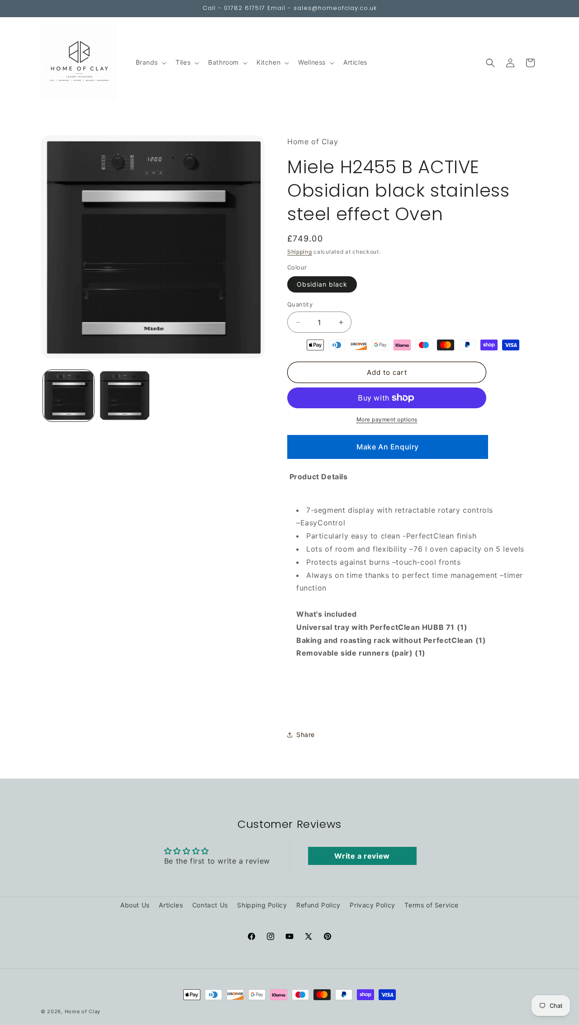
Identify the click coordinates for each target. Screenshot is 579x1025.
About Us (135, 905)
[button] (150, 62)
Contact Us (210, 905)
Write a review (361, 855)
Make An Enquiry (387, 446)
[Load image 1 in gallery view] (68, 395)
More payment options (387, 419)
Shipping (299, 251)
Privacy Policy (372, 905)
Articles (171, 905)
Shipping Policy (262, 905)
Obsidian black (322, 284)
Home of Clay (82, 1011)
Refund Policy (318, 905)
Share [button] (305, 734)
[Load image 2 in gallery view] (124, 395)
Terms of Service (431, 905)
